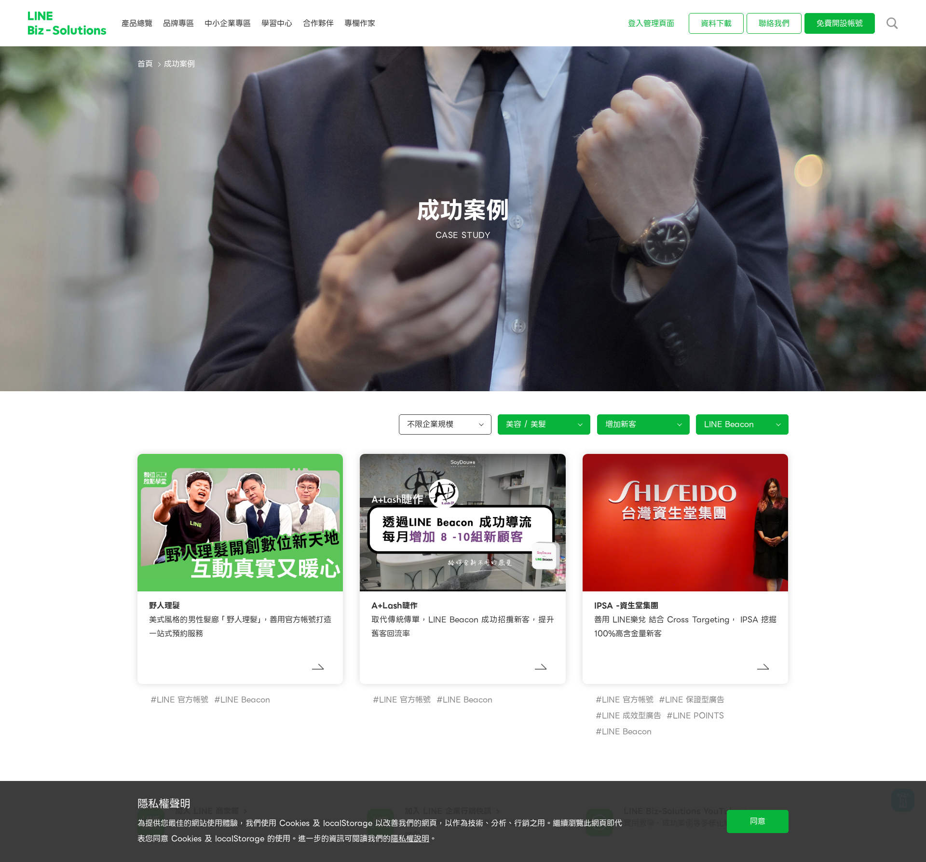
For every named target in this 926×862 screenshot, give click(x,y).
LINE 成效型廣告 (631, 716)
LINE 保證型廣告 (694, 700)
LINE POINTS (698, 716)
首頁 (145, 64)
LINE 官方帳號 (182, 700)
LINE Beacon (245, 700)
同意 (757, 821)
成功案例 (179, 64)
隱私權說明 (410, 839)
